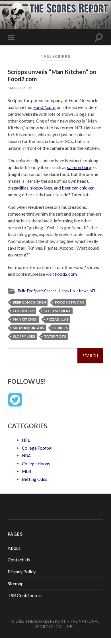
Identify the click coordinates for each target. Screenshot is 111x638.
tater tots (55, 336)
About (14, 548)
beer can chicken (78, 187)
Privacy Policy (22, 571)
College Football (38, 447)
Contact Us (19, 559)
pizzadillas (18, 187)
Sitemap (16, 583)
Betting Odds (34, 479)
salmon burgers (28, 328)
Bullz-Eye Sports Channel (37, 291)
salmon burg (79, 167)
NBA (26, 455)
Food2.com (44, 107)
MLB (26, 471)
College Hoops (36, 463)
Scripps (60, 328)
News (83, 291)
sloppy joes (41, 187)
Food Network (69, 302)
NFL (93, 291)
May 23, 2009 (20, 88)
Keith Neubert (57, 311)
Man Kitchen (25, 319)
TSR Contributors (25, 595)
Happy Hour (68, 291)
